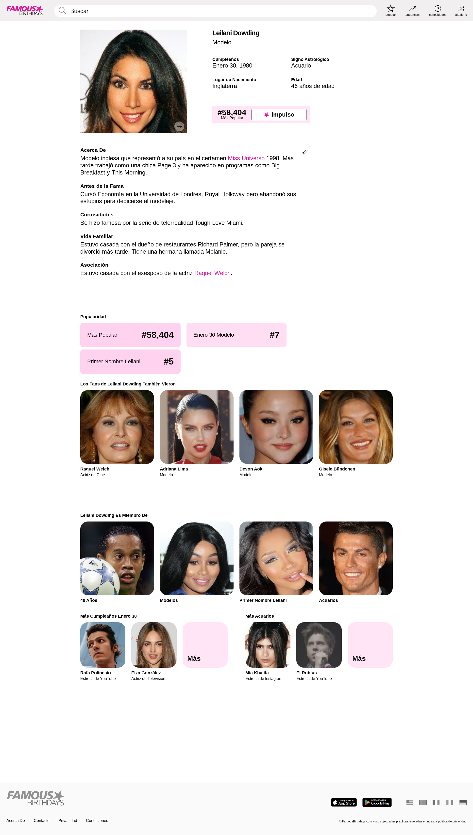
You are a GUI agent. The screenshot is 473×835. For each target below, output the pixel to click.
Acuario (301, 65)
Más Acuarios (259, 616)
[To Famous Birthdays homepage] (25, 10)
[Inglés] (409, 802)
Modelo (221, 42)
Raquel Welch (212, 273)
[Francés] (436, 802)
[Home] (120, 798)
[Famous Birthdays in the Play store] (377, 802)
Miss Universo (246, 158)
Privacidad (67, 820)
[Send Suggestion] (305, 151)
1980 (245, 65)
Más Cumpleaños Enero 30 (108, 616)
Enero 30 (224, 65)
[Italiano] (449, 802)
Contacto (42, 820)
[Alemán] (463, 802)
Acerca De (15, 820)
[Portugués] (423, 802)
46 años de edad (313, 86)
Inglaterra (224, 86)
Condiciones (97, 820)
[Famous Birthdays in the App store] (343, 802)
